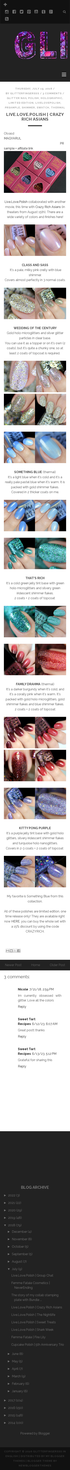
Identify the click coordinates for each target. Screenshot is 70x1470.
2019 (12, 1218)
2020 (12, 1210)
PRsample (12, 107)
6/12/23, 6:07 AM (44, 1024)
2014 (12, 1423)
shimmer (28, 107)
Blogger (43, 1433)
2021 (12, 1203)
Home (35, 965)
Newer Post (13, 965)
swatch (43, 107)
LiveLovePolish (47, 102)
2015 (12, 1415)
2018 (12, 1225)
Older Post (57, 965)
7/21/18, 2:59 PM (41, 989)
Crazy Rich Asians (48, 207)
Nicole (23, 989)
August (17, 1261)
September (20, 1254)
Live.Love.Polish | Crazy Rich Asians (35, 117)
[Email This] (8, 951)
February (18, 1384)
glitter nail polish (23, 98)
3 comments (52, 93)
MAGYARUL (12, 138)
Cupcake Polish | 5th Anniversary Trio (37, 1344)
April (15, 1369)
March (17, 1376)
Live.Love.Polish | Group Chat (32, 1275)
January (18, 1391)
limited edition (21, 102)
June (15, 1354)
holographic (51, 98)
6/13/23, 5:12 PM (44, 1054)
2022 (12, 1195)
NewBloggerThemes (35, 1465)
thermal (58, 107)
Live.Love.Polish (16, 202)
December (20, 1232)
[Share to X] (15, 951)
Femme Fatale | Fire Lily (28, 1337)
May (15, 1361)
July (15, 1269)
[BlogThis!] (11, 951)
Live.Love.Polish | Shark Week (32, 1330)
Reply (22, 1006)
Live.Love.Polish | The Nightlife (33, 1315)
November (20, 1239)
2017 (12, 1400)
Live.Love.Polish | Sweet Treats (33, 1322)
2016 (12, 1408)
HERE (15, 921)
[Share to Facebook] (19, 951)
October (18, 1246)
